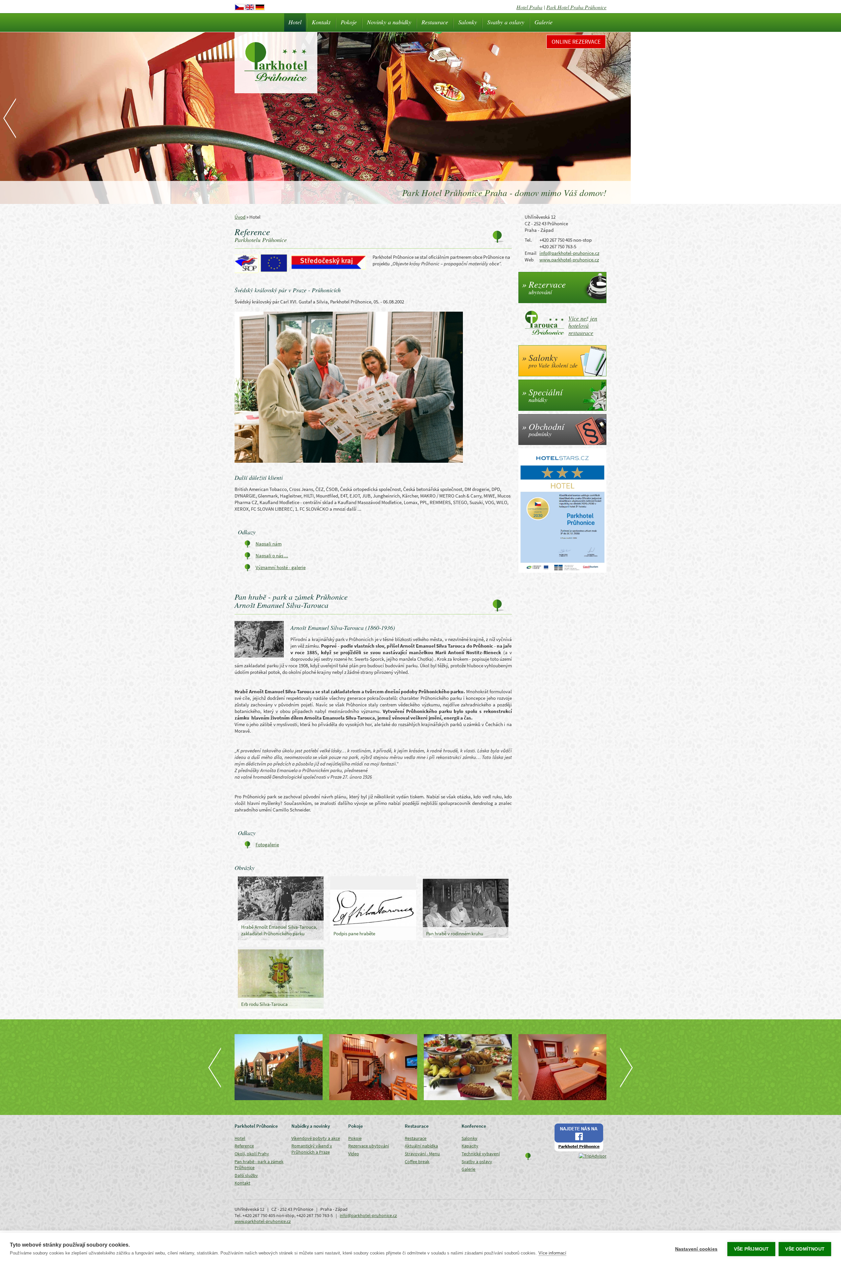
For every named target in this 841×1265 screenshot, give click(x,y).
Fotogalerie (267, 844)
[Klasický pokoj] (562, 1067)
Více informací (552, 1253)
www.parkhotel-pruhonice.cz (569, 259)
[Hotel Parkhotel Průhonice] (278, 1067)
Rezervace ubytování (368, 1146)
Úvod (240, 217)
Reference (244, 1146)
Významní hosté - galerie (281, 567)
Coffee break (417, 1162)
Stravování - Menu (422, 1154)
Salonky (467, 22)
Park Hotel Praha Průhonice (576, 7)
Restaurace (434, 22)
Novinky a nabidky (389, 22)
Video (353, 1154)
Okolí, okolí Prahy (252, 1154)
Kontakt (321, 22)
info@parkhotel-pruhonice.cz (569, 253)
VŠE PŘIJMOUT (751, 1249)
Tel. (528, 240)
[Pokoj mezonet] (373, 1067)
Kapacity (470, 1146)
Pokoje (349, 22)
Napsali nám (269, 544)
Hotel (295, 22)
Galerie (543, 22)
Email (530, 253)
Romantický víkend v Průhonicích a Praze (311, 1149)
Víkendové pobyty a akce (315, 1138)
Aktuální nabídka (421, 1146)
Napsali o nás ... (272, 555)
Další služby (246, 1175)
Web (529, 259)
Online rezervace (576, 41)
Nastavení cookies (696, 1249)
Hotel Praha (529, 7)
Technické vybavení (481, 1154)
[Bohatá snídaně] (467, 1067)
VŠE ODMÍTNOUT (805, 1249)
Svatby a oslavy (505, 22)
